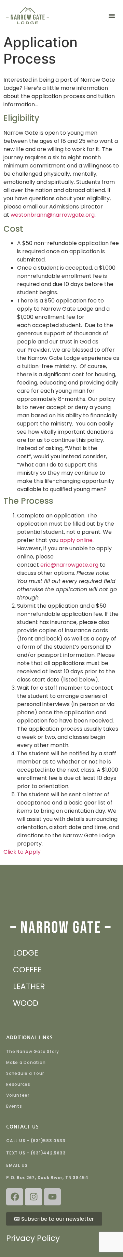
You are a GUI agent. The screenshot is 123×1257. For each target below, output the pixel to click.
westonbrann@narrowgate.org (53, 215)
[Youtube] (52, 1196)
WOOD (25, 1003)
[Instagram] (33, 1196)
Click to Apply (22, 852)
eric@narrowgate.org (69, 565)
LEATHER (29, 986)
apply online (75, 540)
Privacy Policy (33, 1238)
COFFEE (27, 969)
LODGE (25, 952)
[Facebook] (14, 1196)
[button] (112, 16)
